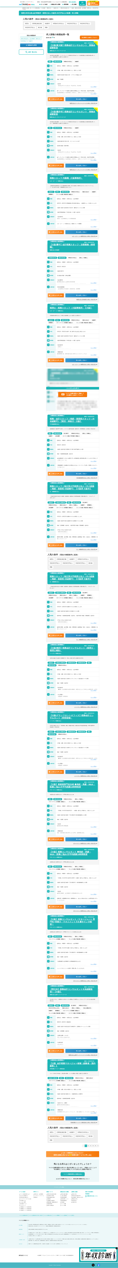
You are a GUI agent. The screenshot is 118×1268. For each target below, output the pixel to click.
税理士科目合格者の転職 (51, 1194)
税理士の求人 (74, 1194)
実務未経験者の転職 (51, 1197)
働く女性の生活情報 (76, 1232)
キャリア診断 (63, 1203)
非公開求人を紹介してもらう (89, 37)
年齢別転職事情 (64, 1197)
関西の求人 (49, 8)
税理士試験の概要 (64, 1194)
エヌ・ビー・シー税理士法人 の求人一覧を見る (84, 236)
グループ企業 (62, 1255)
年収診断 (62, 1202)
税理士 (27, 23)
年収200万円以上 (72, 23)
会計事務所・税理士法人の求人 (77, 1197)
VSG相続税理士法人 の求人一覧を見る (86, 478)
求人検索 (43, 8)
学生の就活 (30, 1224)
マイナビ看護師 (56, 1215)
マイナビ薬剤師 (64, 1215)
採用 (57, 1255)
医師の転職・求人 (31, 1240)
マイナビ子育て (38, 1234)
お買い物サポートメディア (76, 1234)
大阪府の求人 (56, 8)
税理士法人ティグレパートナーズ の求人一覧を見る (83, 103)
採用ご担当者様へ (72, 1)
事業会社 (35, 1197)
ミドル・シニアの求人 (82, 1224)
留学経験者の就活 (36, 1224)
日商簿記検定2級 (37, 23)
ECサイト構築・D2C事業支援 (47, 1234)
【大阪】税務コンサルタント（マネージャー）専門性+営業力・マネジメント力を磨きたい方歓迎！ (72, 921)
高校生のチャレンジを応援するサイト (50, 1232)
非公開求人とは (23, 1200)
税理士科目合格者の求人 (76, 1195)
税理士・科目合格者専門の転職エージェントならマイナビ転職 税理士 (52, 1)
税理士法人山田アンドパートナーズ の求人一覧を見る (82, 1055)
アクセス (44, 1255)
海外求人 (59, 1224)
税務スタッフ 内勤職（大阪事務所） (66, 178)
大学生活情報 (69, 1232)
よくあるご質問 (23, 1202)
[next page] (98, 1146)
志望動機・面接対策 (51, 1200)
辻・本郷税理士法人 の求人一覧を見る (86, 549)
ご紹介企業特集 (64, 1195)
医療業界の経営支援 (53, 1240)
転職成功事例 (49, 1203)
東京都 (40, 27)
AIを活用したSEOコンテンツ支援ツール (35, 1235)
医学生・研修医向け (48, 1224)
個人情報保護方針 (69, 1255)
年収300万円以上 (85, 23)
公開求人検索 (74, 1191)
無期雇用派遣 (42, 1240)
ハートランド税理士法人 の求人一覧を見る (85, 707)
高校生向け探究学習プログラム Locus (41, 1229)
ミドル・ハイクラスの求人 (66, 1224)
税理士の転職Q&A (50, 1205)
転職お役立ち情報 (64, 1191)
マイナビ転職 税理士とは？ (25, 1194)
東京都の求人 (74, 1200)
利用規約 (87, 1193)
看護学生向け (42, 1224)
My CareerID (61, 1234)
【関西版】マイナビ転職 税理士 (26, 1208)
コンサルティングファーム (39, 1195)
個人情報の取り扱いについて (91, 1196)
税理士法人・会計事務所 (38, 1194)
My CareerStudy (55, 1234)
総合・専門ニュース (40, 1232)
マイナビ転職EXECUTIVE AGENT (36, 1215)
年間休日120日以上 (58, 23)
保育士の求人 (37, 1240)
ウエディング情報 (90, 1232)
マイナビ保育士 (71, 1215)
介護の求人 (47, 1240)
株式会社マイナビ (23, 1255)
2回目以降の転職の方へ (24, 1197)
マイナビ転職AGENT (23, 1215)
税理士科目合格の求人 (65, 8)
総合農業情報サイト (31, 1234)
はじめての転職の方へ (24, 1195)
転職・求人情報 (54, 1224)
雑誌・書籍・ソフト (83, 1232)
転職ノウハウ (49, 1191)
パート (77, 1224)
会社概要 (39, 1255)
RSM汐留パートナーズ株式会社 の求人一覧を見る (83, 1122)
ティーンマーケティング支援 (62, 1232)
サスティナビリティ (51, 1255)
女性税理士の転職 (50, 1195)
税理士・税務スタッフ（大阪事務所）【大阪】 (71, 308)
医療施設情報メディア (67, 1234)
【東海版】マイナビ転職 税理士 (26, 1210)
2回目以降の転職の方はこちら (80, 1178)
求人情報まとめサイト (32, 1232)
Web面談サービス (23, 1203)
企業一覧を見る (32, 52)
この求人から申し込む (57, 99)
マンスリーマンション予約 (86, 1234)
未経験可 (47, 23)
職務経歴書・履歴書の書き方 (52, 1202)
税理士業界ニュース (64, 1198)
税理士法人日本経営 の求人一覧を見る (86, 299)
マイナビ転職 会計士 (48, 1215)
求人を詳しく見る (81, 99)
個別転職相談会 (64, 1200)
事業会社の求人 (75, 1198)
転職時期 (48, 1198)
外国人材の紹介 (60, 1240)
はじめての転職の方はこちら (63, 1178)
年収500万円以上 (30, 27)
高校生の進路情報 (31, 1229)
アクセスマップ (23, 1205)
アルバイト (73, 1224)
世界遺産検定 (96, 1232)
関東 (46, 27)
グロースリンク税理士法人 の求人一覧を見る (84, 843)
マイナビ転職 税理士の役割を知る (72, 1174)
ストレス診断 (63, 1205)
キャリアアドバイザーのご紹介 (25, 1198)
